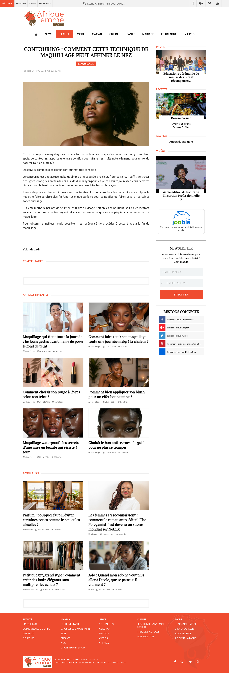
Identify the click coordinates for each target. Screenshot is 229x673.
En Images (21, 3)
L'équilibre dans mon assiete (150, 625)
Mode (81, 34)
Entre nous (169, 34)
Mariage (148, 34)
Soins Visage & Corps (36, 628)
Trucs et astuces (148, 631)
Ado (63, 642)
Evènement (7, 3)
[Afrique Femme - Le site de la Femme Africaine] (44, 18)
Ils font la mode (185, 638)
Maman (97, 34)
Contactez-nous (117, 662)
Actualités (106, 624)
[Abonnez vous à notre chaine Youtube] (217, 3)
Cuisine (114, 34)
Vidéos (32, 3)
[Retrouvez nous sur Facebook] (193, 3)
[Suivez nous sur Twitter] (210, 3)
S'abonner (181, 294)
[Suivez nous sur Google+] (201, 3)
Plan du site (45, 3)
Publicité (102, 662)
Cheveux (28, 633)
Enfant (65, 638)
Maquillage (30, 624)
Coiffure (28, 638)
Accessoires (183, 633)
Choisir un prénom (73, 647)
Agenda (104, 642)
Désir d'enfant (70, 624)
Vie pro (190, 34)
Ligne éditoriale (87, 662)
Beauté (65, 34)
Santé (131, 34)
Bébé (64, 633)
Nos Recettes (145, 636)
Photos (104, 633)
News (48, 34)
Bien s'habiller (184, 628)
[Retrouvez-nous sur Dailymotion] (225, 3)
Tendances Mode (186, 624)
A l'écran (104, 628)
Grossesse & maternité (76, 628)
